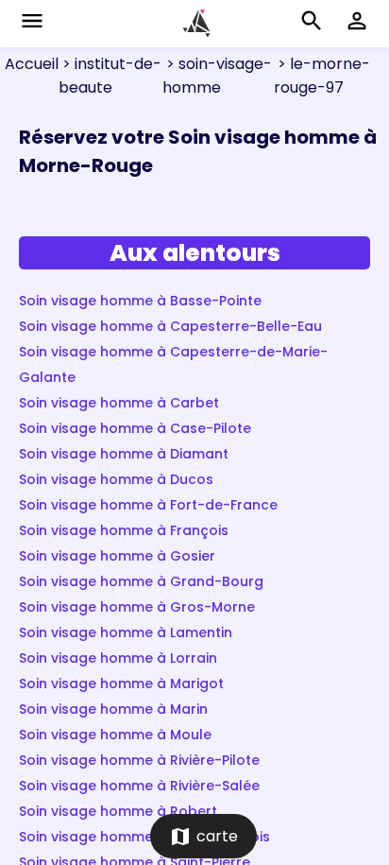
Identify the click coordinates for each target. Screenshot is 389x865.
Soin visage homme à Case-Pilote (135, 428)
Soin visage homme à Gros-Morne (137, 606)
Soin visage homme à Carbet (119, 402)
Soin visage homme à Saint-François (144, 836)
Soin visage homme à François (123, 530)
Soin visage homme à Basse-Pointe (140, 300)
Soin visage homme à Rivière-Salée (139, 785)
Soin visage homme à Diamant (123, 453)
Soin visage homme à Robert (118, 811)
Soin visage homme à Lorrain (118, 658)
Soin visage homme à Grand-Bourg (141, 581)
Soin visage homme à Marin (113, 709)
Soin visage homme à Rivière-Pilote (139, 760)
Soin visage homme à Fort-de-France (148, 504)
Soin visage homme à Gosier (117, 555)
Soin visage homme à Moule (115, 734)
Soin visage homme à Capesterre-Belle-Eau (170, 326)
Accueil (32, 64)
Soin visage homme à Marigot (121, 683)
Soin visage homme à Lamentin (125, 632)
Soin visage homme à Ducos (116, 479)
